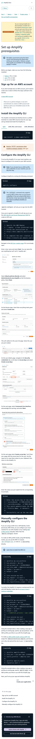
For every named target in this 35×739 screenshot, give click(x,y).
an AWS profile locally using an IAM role (18, 637)
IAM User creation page (17, 243)
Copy (29, 133)
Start (15, 14)
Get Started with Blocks (16, 733)
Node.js (7, 76)
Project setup (24, 14)
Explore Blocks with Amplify (16, 729)
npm (6, 78)
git (5, 80)
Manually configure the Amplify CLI (14, 520)
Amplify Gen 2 (19, 32)
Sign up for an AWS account (16, 84)
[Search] (31, 8)
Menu (5, 8)
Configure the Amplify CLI (15, 154)
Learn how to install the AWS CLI (15, 550)
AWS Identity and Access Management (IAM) (16, 215)
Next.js (9, 14)
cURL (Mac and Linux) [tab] (15, 126)
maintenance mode (26, 27)
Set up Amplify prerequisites (9, 17)
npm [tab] (4, 126)
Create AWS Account (7, 96)
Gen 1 (3, 14)
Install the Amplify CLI (13, 113)
